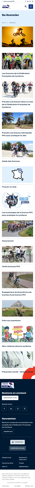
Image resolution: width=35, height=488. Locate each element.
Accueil (4, 22)
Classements (6, 457)
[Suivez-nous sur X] (32, 1)
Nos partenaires (7, 463)
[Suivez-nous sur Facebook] (25, 1)
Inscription (8, 431)
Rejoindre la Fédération (23, 458)
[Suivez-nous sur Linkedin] (27, 1)
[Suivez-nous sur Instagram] (30, 1)
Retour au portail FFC (9, 1)
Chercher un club (17, 448)
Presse (21, 463)
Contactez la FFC (10, 397)
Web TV (4, 466)
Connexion (19, 442)
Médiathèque (23, 466)
